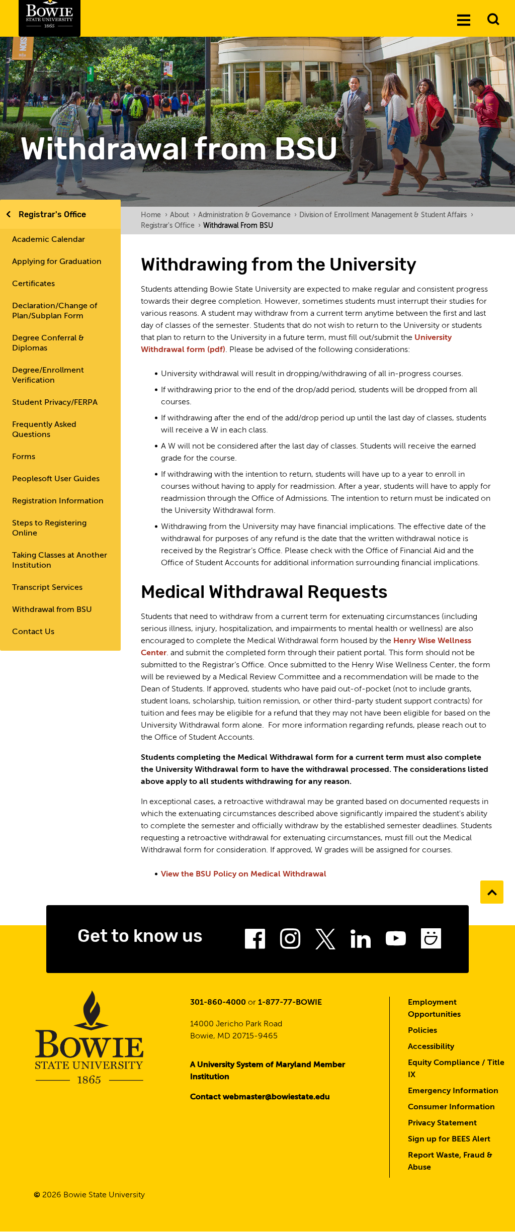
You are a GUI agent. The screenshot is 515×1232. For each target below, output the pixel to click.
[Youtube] (396, 942)
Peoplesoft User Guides (56, 479)
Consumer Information (451, 1107)
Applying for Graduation (57, 262)
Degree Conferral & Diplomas (48, 343)
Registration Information (58, 501)
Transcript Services (47, 588)
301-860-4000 (218, 1003)
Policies (422, 1031)
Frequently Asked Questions (44, 430)
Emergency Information (453, 1091)
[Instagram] (290, 942)
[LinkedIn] (361, 942)
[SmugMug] (431, 942)
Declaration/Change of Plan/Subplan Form (54, 311)
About (183, 215)
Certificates (33, 284)
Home (154, 215)
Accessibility (431, 1047)
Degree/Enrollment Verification (48, 376)
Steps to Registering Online (49, 528)
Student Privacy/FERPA (55, 403)
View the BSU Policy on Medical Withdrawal (243, 874)
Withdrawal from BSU (52, 610)
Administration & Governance (247, 215)
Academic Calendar (48, 240)
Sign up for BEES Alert (449, 1139)
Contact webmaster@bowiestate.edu (260, 1097)
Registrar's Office (52, 214)
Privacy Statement (442, 1123)
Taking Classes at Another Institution (59, 561)
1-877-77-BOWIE (290, 1003)
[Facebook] (255, 942)
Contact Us (33, 632)
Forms (23, 457)
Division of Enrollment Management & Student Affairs (386, 215)
